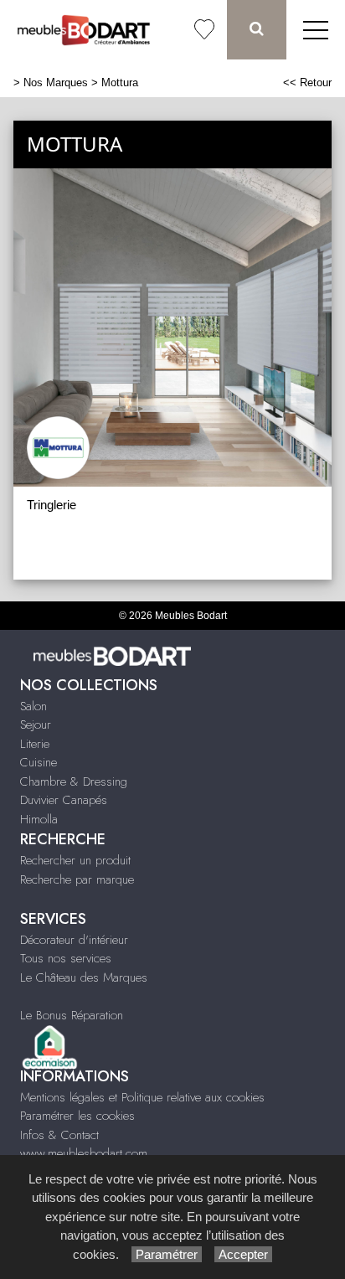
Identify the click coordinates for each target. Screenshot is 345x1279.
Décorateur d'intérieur (74, 940)
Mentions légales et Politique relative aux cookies (142, 1097)
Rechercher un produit (75, 860)
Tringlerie (51, 505)
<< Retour (307, 82)
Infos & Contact (59, 1135)
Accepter (243, 1254)
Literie (34, 744)
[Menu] (315, 29)
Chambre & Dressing (73, 781)
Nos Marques (55, 82)
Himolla (39, 819)
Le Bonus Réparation (71, 1015)
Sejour (35, 724)
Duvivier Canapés (63, 800)
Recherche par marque (77, 879)
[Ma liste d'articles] (204, 29)
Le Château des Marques (83, 977)
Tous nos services (65, 958)
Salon (33, 706)
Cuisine (38, 762)
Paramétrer (166, 1254)
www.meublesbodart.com (83, 1153)
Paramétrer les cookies (77, 1115)
